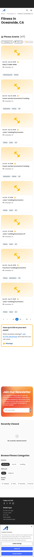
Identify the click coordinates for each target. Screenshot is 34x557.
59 (27, 319)
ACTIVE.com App (8, 510)
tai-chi (14, 464)
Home (3, 14)
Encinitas (22, 484)
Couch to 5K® (7, 513)
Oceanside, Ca (11, 14)
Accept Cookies (17, 553)
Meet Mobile (7, 517)
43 (13, 319)
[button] (18, 41)
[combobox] (7, 41)
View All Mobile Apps (9, 519)
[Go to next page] (30, 319)
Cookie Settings (17, 543)
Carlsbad (6, 484)
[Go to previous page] (3, 319)
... (10, 319)
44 (17, 319)
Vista (14, 484)
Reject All (17, 548)
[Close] (32, 526)
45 (20, 319)
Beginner (11, 473)
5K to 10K (5, 515)
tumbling (22, 464)
